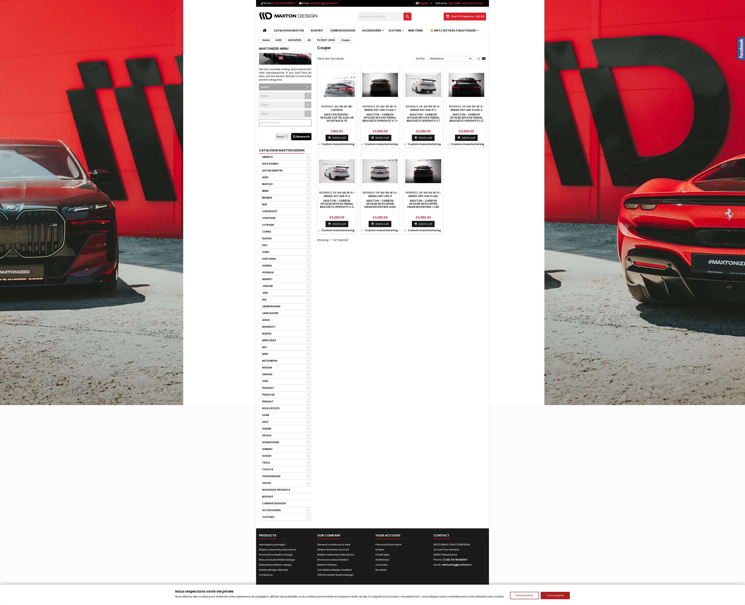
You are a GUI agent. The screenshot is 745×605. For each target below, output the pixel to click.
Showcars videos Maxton (333, 560)
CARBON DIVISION (342, 30)
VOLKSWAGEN (271, 476)
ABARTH (267, 157)
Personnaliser (524, 595)
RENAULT (268, 401)
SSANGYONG (270, 442)
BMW (265, 191)
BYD (264, 204)
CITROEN (268, 225)
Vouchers (381, 565)
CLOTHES (394, 30)
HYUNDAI (268, 272)
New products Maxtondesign (277, 560)
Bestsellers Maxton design (275, 565)
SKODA (266, 435)
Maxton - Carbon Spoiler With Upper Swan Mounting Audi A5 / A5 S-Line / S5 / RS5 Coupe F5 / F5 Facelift (380, 207)
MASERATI (268, 327)
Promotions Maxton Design (276, 554)
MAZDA (266, 333)
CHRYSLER (268, 218)
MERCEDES (269, 340)
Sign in (452, 3)
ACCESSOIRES (371, 30)
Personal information (388, 544)
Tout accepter (555, 595)
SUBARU (267, 449)
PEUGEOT (268, 388)
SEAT (265, 422)
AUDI (265, 177)
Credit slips (382, 554)
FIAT (265, 245)
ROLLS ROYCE (271, 408)
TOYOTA (267, 469)
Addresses (382, 560)
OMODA (267, 374)
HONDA (267, 265)
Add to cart (337, 137)
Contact (441, 535)
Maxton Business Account (333, 549)
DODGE (267, 238)
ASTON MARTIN (272, 170)
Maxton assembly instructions (277, 549)
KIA (264, 299)
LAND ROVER (270, 313)
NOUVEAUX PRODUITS (276, 490)
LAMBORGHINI (271, 306)
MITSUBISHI (269, 361)
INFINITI (267, 279)
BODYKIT (317, 30)
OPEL (265, 381)
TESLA (266, 462)
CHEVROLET (269, 211)
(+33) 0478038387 (283, 3)
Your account (388, 535)
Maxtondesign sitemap (273, 570)
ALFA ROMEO (270, 164)
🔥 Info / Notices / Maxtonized (453, 30)
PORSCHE (268, 395)
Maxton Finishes (327, 565)
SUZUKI (266, 456)
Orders (379, 549)
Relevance (451, 58)
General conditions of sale (333, 544)
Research (303, 137)
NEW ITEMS (415, 30)
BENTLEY (267, 184)
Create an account (471, 3)
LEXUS (266, 320)
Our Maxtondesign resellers (334, 570)
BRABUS (267, 198)
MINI (265, 354)
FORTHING (269, 259)
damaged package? (272, 544)
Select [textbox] (265, 87)
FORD (265, 252)
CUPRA (266, 231)
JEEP (265, 293)
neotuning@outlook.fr (323, 3)
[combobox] (285, 86)
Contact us (266, 575)
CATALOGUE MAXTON (289, 30)
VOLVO (266, 483)
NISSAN (267, 367)
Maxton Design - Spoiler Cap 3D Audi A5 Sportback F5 (337, 118)
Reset (281, 137)
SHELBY (266, 429)
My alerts (381, 570)
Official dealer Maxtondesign (335, 575)
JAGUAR (267, 286)
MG (264, 347)
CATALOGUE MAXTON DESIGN (281, 150)
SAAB (265, 415)
